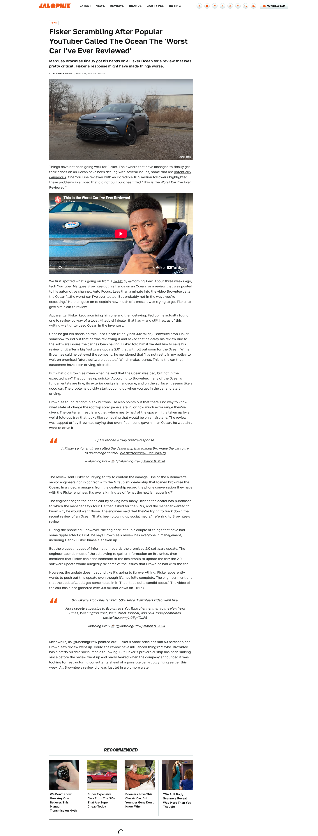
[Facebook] (199, 6)
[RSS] (253, 6)
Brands (135, 6)
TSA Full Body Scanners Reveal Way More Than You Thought (177, 800)
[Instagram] (238, 6)
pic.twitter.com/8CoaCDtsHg (143, 453)
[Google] (245, 6)
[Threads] (230, 6)
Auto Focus (102, 291)
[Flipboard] (215, 6)
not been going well (85, 167)
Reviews (117, 6)
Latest (85, 6)
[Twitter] (222, 6)
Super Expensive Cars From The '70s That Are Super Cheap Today (101, 800)
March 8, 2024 (154, 461)
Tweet (118, 281)
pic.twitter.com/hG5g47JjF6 (125, 618)
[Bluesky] (207, 6)
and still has (155, 320)
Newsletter (276, 6)
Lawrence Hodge (62, 73)
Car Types (155, 6)
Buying (175, 6)
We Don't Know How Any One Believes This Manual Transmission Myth (63, 802)
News (100, 6)
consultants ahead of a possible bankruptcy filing (129, 662)
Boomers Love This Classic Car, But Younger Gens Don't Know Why (139, 800)
